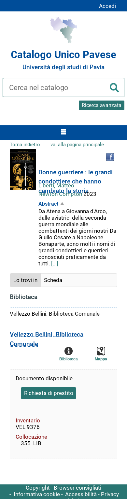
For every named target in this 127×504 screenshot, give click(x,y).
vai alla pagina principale (77, 145)
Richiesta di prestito (48, 393)
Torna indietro (25, 145)
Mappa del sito (65, 500)
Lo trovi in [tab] (25, 280)
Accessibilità (81, 494)
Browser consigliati (77, 487)
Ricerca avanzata (101, 105)
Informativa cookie (37, 494)
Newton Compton (60, 194)
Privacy (110, 494)
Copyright (38, 487)
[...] (54, 263)
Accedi (107, 6)
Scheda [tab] (53, 280)
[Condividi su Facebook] (110, 157)
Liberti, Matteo (56, 185)
